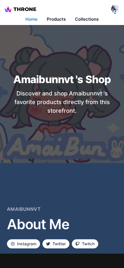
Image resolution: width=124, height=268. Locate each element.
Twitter (59, 243)
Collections (87, 19)
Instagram (26, 243)
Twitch (88, 243)
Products (56, 19)
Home (31, 19)
